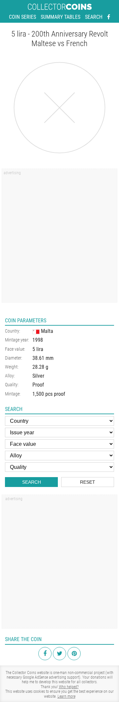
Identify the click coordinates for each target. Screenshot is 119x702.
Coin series (22, 17)
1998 (37, 340)
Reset (87, 482)
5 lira (37, 349)
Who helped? (69, 687)
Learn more (66, 696)
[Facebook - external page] (108, 17)
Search (93, 17)
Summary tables (60, 17)
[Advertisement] (59, 237)
